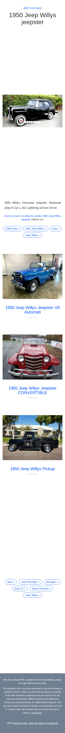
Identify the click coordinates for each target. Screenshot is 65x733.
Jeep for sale (32, 8)
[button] (7, 111)
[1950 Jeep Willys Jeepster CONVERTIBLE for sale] (32, 357)
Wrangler (51, 581)
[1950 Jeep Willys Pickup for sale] (32, 437)
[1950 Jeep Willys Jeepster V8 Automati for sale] (32, 276)
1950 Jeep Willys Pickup (32, 468)
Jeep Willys (31, 235)
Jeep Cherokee (40, 588)
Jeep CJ (18, 588)
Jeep (54, 228)
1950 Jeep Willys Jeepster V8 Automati (32, 309)
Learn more (36, 713)
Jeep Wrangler (29, 581)
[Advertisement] (32, 59)
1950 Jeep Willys (34, 228)
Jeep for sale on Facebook (43, 723)
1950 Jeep (11, 228)
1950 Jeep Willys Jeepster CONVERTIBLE (32, 390)
